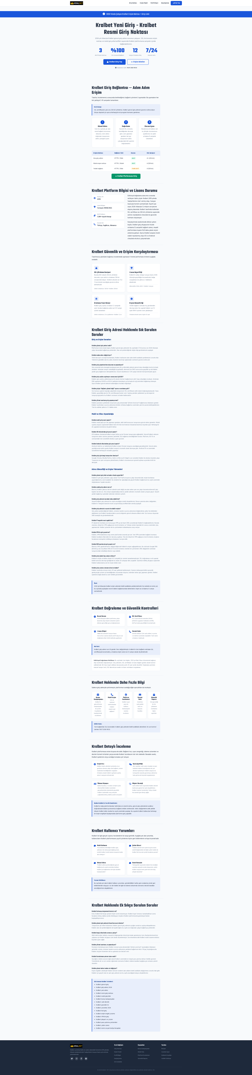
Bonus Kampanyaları (143, 1049)
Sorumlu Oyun (165, 1052)
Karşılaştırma (165, 3)
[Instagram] (76, 1058)
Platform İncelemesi (144, 1055)
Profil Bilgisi (154, 3)
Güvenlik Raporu (142, 1058)
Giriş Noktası (133, 3)
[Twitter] (72, 1058)
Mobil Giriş (141, 1052)
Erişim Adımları (139, 61)
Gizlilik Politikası (166, 1058)
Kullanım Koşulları (166, 1055)
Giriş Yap (177, 3)
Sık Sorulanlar (118, 1062)
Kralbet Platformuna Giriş (127, 176)
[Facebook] (81, 1058)
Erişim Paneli (144, 3)
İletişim (163, 1049)
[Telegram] (86, 1058)
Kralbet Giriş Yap (115, 61)
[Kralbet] (76, 3)
